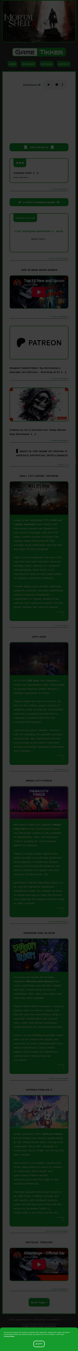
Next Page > (39, 1302)
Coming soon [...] (25, 174)
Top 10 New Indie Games (39, 270)
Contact (63, 64)
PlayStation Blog (39, 246)
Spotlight (28, 64)
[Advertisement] (39, 116)
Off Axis (33, 680)
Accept (39, 1344)
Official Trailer (39, 1242)
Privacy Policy (9, 1336)
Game (39, 52)
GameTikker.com (55, 1320)
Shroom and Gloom (39, 981)
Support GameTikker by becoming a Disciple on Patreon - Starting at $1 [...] (38, 370)
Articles (46, 64)
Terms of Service (39, 1320)
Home (12, 64)
